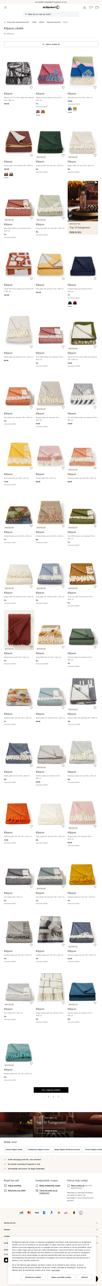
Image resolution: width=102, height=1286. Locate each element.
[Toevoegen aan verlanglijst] (31, 88)
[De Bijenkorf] (51, 7)
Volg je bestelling (14, 1185)
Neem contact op (77, 1185)
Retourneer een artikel (17, 1190)
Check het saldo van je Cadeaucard (48, 1191)
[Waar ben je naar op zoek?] (26, 14)
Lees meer (56, 1270)
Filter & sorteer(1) (53, 44)
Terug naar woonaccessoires (18, 22)
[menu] (5, 7)
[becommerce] (81, 1214)
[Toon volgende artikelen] (58, 1096)
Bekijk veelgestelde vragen (49, 1185)
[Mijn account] (84, 7)
